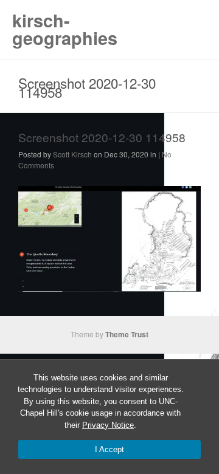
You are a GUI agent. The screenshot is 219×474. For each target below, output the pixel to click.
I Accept (109, 449)
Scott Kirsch (72, 154)
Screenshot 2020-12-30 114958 (102, 137)
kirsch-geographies (64, 29)
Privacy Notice (108, 425)
